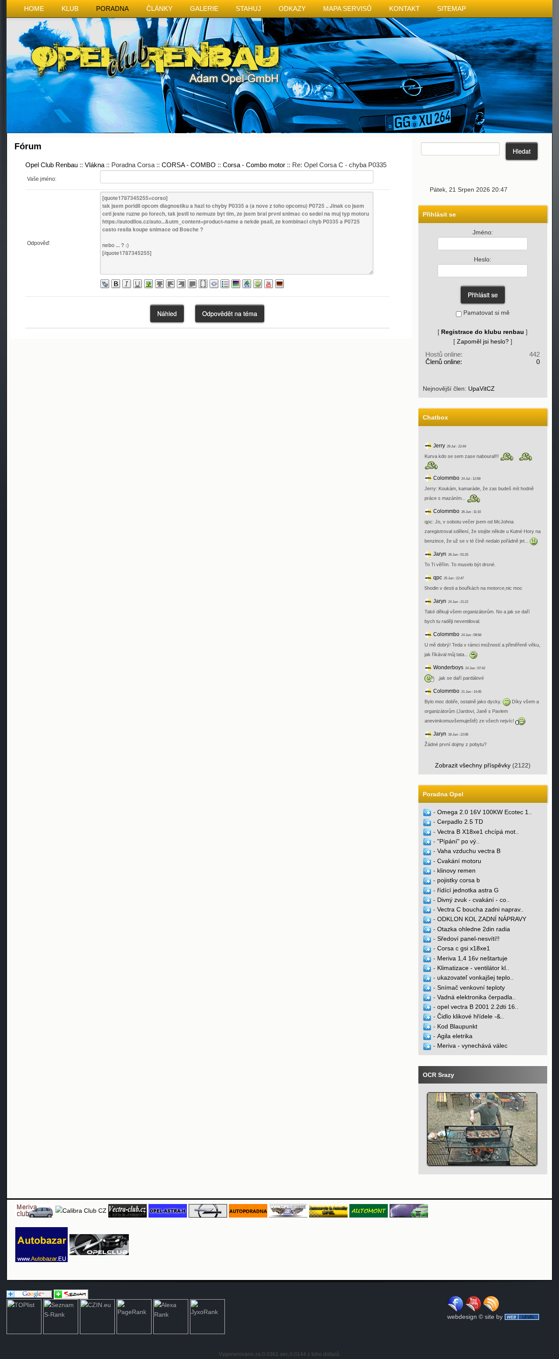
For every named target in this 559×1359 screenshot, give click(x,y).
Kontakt (404, 8)
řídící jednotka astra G (468, 890)
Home (34, 8)
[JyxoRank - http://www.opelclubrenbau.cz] (207, 1316)
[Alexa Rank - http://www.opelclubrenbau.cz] (170, 1316)
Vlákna (94, 165)
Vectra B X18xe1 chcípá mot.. (478, 831)
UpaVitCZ (481, 388)
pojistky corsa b (458, 880)
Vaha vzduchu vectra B (468, 850)
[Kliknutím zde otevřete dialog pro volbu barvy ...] (236, 284)
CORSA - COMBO (189, 165)
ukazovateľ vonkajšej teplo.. (475, 977)
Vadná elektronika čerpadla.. (476, 997)
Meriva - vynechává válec (472, 1045)
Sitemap (451, 8)
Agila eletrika (455, 1035)
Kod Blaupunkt (457, 1026)
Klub (70, 8)
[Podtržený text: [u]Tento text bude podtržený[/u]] (137, 284)
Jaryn (439, 554)
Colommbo (446, 478)
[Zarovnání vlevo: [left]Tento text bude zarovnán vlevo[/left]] (170, 284)
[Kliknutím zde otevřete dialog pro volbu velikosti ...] (247, 284)
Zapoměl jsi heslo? (483, 341)
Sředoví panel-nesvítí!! (468, 938)
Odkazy (292, 8)
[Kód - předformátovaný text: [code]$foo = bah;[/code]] (214, 284)
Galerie (204, 8)
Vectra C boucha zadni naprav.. (480, 909)
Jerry (439, 446)
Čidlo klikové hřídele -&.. (470, 1016)
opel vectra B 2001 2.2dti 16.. (477, 1006)
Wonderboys (448, 667)
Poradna (112, 8)
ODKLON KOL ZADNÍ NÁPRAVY (481, 918)
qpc (437, 578)
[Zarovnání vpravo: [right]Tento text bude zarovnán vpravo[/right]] (181, 284)
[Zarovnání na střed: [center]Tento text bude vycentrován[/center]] (159, 284)
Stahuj (248, 8)
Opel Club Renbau (51, 165)
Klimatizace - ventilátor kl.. (473, 967)
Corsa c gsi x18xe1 (463, 948)
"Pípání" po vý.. (458, 841)
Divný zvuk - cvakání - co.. (473, 899)
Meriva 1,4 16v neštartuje (472, 958)
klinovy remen (456, 870)
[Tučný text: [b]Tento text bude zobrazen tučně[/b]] (116, 284)
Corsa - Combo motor (254, 165)
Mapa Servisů (347, 8)
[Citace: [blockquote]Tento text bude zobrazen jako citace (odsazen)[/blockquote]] (203, 284)
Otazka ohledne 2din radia (473, 928)
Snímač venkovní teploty (471, 987)
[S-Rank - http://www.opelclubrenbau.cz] (60, 1316)
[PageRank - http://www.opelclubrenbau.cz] (134, 1316)
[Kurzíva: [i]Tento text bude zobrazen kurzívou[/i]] (126, 284)
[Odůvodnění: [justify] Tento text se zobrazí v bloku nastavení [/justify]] (192, 284)
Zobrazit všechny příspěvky (473, 765)
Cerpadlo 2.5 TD (460, 821)
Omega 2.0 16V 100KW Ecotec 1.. (484, 812)
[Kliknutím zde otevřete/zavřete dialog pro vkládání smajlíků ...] (257, 284)
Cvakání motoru (459, 860)
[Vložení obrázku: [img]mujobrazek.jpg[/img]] (148, 284)
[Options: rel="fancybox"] (279, 284)
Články (159, 8)
